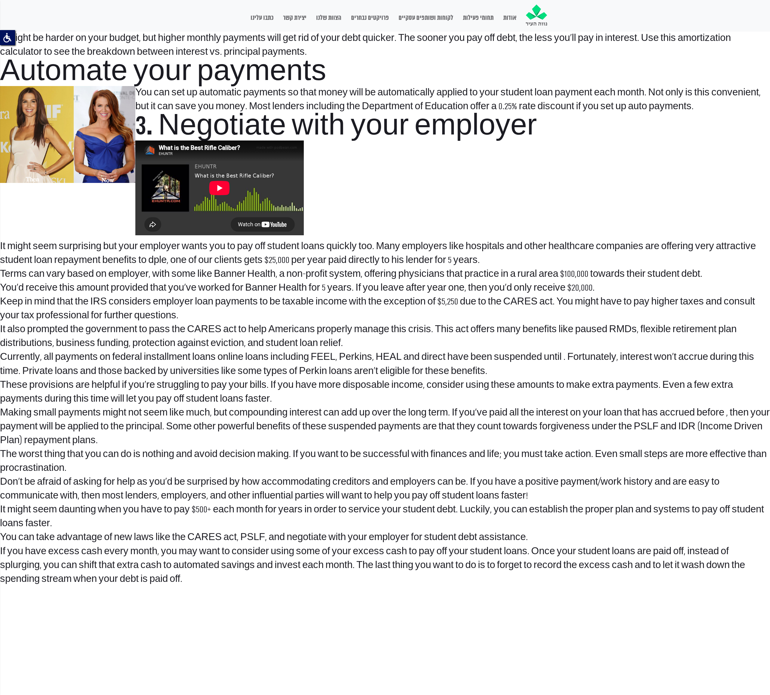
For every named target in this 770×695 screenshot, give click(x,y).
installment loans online (193, 357)
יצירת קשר (294, 18)
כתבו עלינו (262, 18)
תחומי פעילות (478, 18)
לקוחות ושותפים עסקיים (426, 18)
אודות (509, 18)
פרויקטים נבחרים (370, 18)
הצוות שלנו (328, 18)
